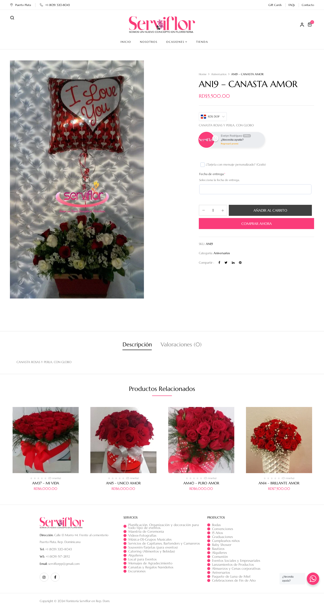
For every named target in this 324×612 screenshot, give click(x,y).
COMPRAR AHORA (256, 223)
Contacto (308, 5)
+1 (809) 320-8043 (57, 5)
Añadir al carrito (270, 210)
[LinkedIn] (233, 262)
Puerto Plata (23, 5)
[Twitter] (226, 262)
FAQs (292, 5)
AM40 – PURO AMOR (201, 483)
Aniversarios (219, 74)
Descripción (137, 344)
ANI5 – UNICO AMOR (123, 483)
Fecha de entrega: (212, 174)
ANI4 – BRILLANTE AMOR (279, 483)
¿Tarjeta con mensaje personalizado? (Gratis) (236, 164)
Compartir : (206, 262)
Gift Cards (275, 5)
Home (203, 74)
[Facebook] (219, 262)
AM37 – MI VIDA (45, 483)
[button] (310, 24)
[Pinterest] (240, 262)
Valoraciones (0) (181, 344)
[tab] (137, 345)
